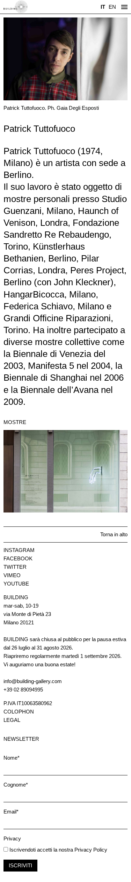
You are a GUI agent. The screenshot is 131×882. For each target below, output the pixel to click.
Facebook (17, 558)
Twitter (15, 567)
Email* (11, 812)
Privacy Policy (90, 850)
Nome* (11, 758)
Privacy (12, 838)
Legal (11, 720)
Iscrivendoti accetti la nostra (40, 850)
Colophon (18, 712)
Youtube (16, 584)
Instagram (19, 550)
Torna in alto (114, 534)
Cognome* (15, 785)
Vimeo (12, 575)
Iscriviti (20, 865)
